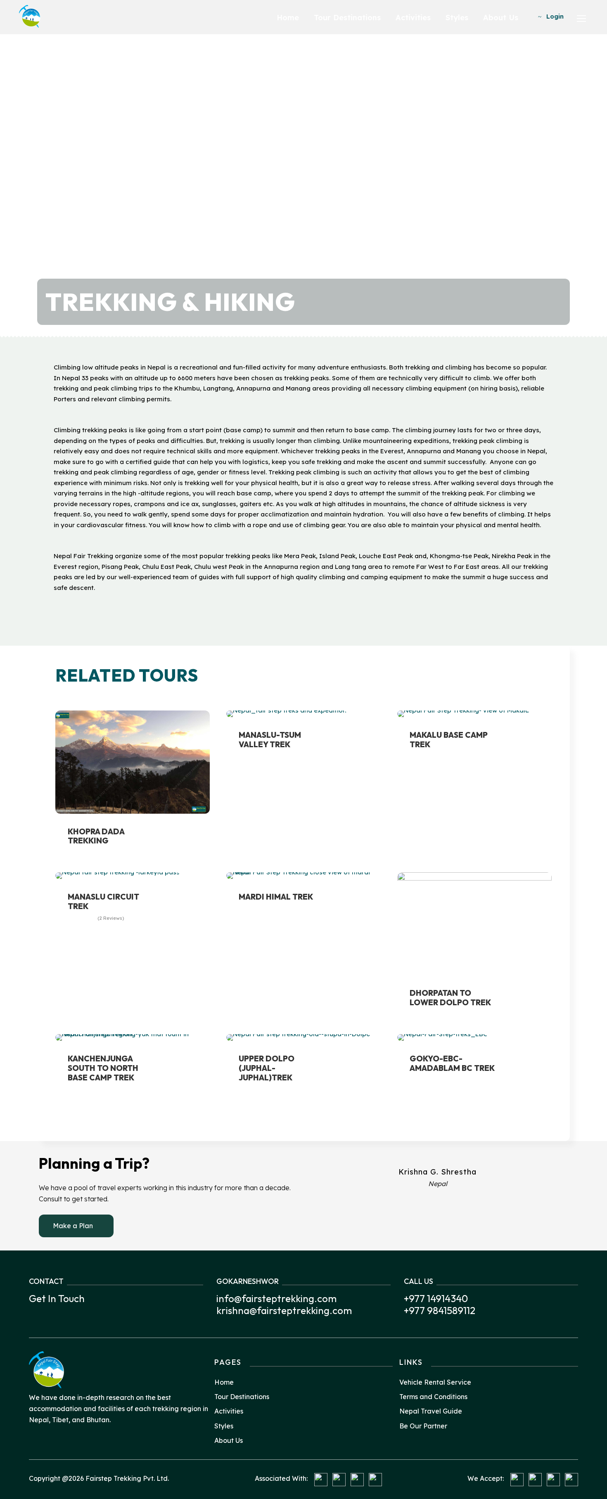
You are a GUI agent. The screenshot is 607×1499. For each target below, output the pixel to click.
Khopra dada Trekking (96, 836)
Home (288, 17)
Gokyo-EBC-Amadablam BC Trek (452, 1063)
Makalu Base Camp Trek (449, 739)
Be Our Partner (423, 1426)
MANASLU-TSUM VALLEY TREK (270, 739)
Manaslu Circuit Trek (103, 901)
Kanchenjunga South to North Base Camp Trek (103, 1068)
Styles (457, 17)
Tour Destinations (347, 17)
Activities (413, 17)
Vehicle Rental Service (435, 1382)
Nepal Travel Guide (430, 1411)
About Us (500, 17)
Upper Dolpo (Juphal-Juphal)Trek (266, 1068)
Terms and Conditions (433, 1396)
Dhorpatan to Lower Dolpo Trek (450, 997)
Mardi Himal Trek (276, 897)
